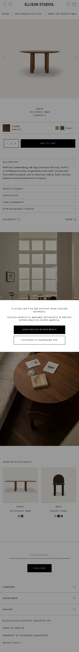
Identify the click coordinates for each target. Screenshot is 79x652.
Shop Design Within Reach (39, 329)
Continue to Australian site (39, 340)
